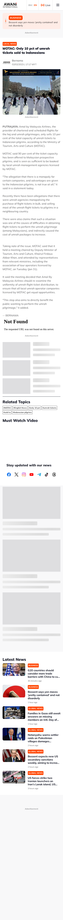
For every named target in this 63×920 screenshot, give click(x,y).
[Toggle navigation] (58, 5)
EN (35, 5)
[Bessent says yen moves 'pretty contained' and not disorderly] (14, 691)
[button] (5, 19)
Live (47, 5)
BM (30, 5)
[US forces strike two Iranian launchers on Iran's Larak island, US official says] (14, 777)
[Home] (10, 5)
